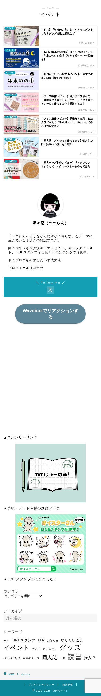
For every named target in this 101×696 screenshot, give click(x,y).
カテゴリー (13, 591)
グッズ (70, 647)
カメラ (36, 648)
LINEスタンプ (23, 640)
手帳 (63, 658)
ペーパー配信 (12, 658)
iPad (6, 640)
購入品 (90, 658)
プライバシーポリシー (41, 684)
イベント (17, 647)
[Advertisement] (50, 381)
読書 (75, 657)
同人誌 (50, 657)
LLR (41, 640)
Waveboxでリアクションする (50, 313)
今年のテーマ (31, 658)
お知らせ (52, 640)
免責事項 (67, 684)
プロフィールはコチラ (25, 268)
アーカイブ (13, 611)
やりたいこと (72, 640)
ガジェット (50, 648)
